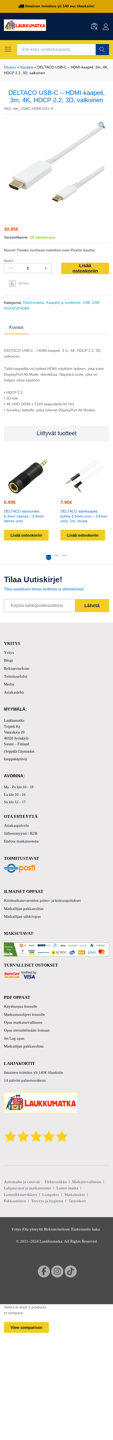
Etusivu (10, 67)
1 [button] (48, 557)
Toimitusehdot (15, 676)
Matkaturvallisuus (86, 1182)
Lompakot (50, 1195)
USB (86, 302)
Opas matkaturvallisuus (23, 1022)
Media (9, 684)
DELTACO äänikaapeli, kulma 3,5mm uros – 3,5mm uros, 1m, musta (83, 516)
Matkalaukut (74, 1195)
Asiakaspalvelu (16, 825)
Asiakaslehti (14, 692)
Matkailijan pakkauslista (24, 909)
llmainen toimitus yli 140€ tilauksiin (33, 1072)
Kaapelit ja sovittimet (63, 302)
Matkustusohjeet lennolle (24, 1014)
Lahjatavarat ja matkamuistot (27, 1188)
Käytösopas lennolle (20, 1006)
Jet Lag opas (14, 1038)
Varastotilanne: (16, 237)
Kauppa (26, 67)
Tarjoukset (77, 1201)
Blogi (8, 660)
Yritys (9, 652)
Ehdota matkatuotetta (21, 841)
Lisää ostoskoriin (85, 268)
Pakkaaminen (15, 1201)
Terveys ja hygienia (47, 1201)
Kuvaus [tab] (16, 327)
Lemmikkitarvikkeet (20, 1195)
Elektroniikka (33, 302)
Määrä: (9, 260)
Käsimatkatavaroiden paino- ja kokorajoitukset (42, 900)
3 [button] (64, 557)
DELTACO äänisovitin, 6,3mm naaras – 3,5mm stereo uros (24, 516)
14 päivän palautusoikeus (25, 1080)
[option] (56, 162)
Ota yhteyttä (33, 1229)
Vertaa (23, 283)
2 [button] (56, 557)
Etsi (102, 49)
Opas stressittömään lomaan (27, 1030)
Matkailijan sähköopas (22, 916)
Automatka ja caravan (22, 1182)
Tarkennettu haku (85, 1229)
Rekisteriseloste (16, 668)
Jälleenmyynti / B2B (20, 833)
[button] (27, 490)
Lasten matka (67, 1188)
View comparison (26, 1327)
